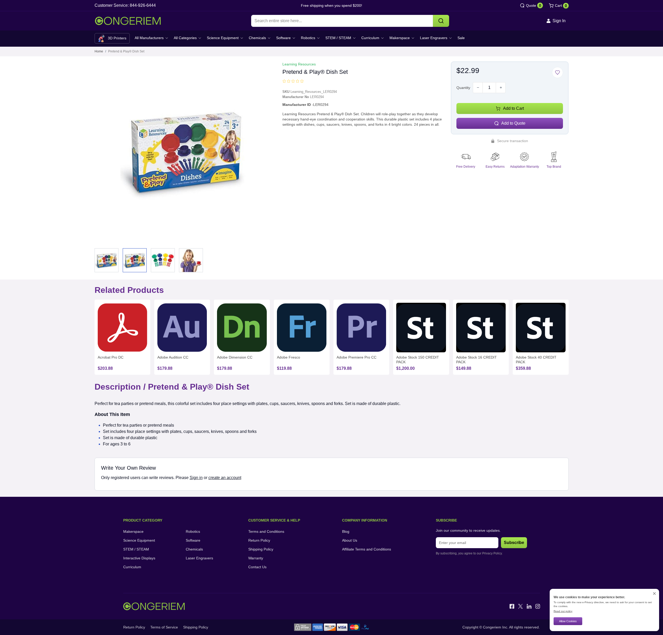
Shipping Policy (260, 549)
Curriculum (370, 38)
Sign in (196, 477)
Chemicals (257, 38)
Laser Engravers (433, 38)
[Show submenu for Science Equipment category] (242, 38)
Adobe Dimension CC (234, 357)
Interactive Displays (139, 558)
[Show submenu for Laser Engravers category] (450, 38)
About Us (349, 540)
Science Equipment (223, 38)
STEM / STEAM (338, 38)
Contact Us (257, 567)
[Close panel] (654, 593)
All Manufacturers (149, 38)
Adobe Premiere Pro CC (356, 357)
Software (283, 38)
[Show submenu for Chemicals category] (269, 38)
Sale (461, 38)
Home (99, 51)
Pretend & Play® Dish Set (126, 51)
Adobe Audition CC (172, 357)
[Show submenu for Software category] (294, 38)
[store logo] (128, 21)
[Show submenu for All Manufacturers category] (167, 38)
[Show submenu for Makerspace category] (413, 38)
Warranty (255, 558)
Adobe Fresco (288, 357)
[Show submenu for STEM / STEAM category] (354, 38)
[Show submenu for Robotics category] (318, 38)
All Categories (185, 38)
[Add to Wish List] (557, 72)
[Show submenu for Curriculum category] (382, 38)
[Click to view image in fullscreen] (185, 152)
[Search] (441, 21)
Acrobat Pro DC (110, 357)
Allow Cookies (568, 621)
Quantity (463, 88)
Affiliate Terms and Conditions (366, 549)
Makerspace (399, 38)
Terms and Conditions (266, 531)
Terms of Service (164, 627)
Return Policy (259, 540)
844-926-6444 (143, 5)
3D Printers (117, 38)
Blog (345, 531)
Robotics (308, 38)
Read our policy (563, 611)
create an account (224, 477)
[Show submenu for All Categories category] (200, 38)
